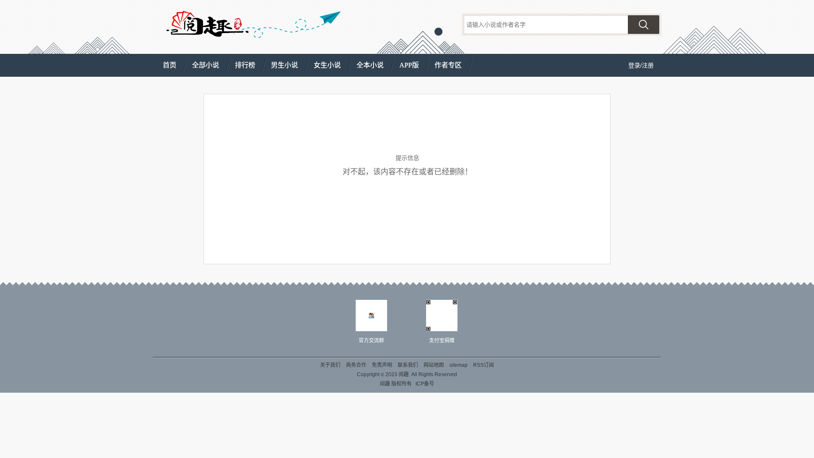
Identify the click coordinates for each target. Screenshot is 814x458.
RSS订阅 (483, 365)
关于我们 (330, 365)
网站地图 (434, 365)
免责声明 (382, 365)
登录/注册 (641, 65)
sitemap (458, 365)
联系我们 (408, 365)
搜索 (643, 24)
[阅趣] (206, 26)
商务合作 (356, 365)
